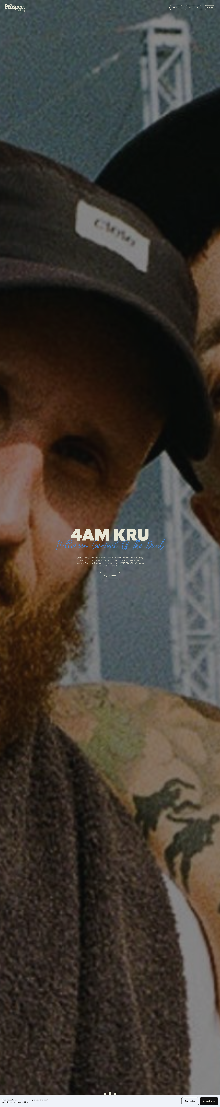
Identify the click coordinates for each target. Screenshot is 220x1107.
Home (176, 7)
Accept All (209, 1101)
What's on (193, 7)
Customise (190, 1101)
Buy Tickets (112, 579)
